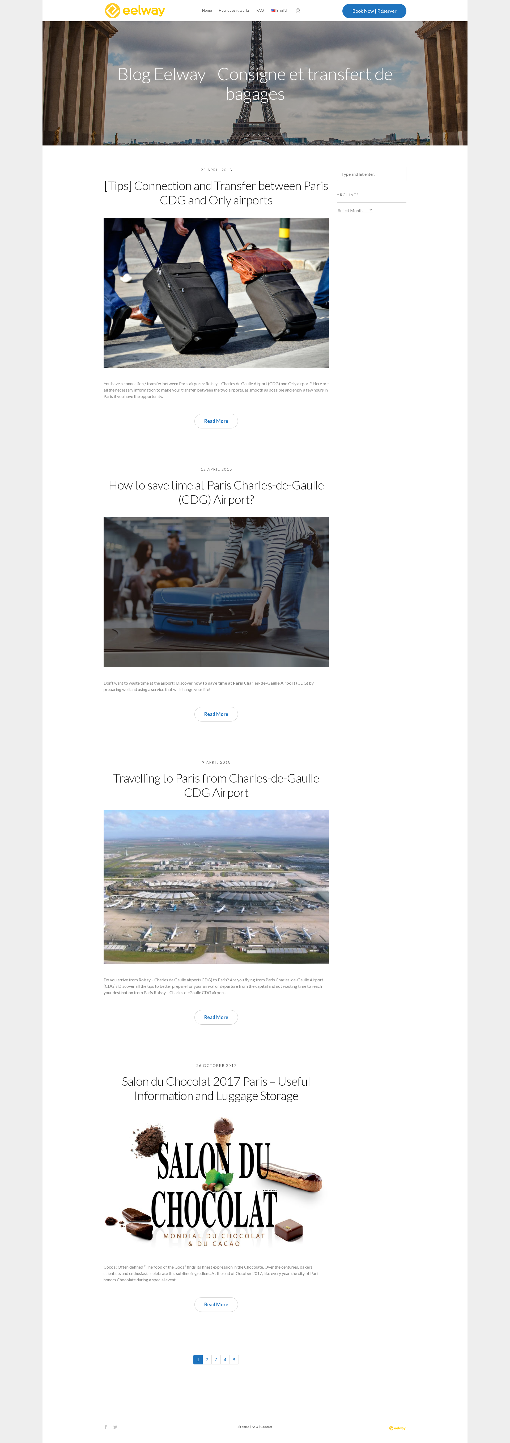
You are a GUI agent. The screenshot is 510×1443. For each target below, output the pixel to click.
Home (207, 10)
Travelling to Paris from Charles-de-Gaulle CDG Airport (216, 785)
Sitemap (243, 1427)
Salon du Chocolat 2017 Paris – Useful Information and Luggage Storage (216, 1088)
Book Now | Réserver (374, 11)
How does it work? (234, 10)
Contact (266, 1427)
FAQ (260, 10)
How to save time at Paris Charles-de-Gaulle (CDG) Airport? (216, 492)
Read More (216, 421)
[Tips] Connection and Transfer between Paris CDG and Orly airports (216, 192)
